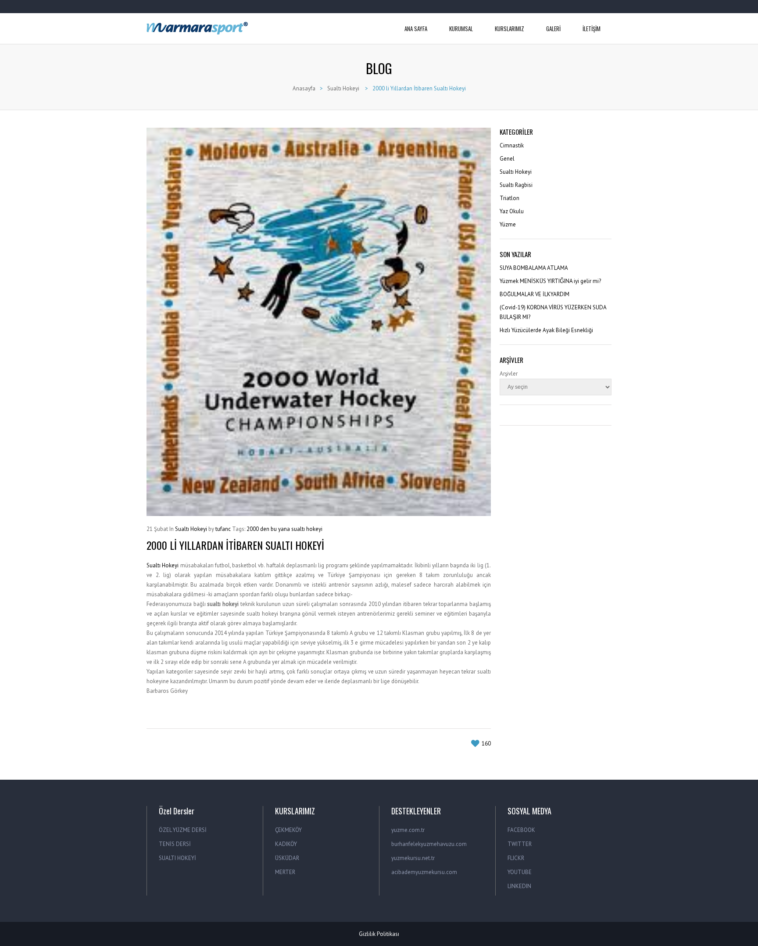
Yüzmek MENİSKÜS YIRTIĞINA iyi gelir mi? (550, 281)
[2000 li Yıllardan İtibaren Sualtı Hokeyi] (319, 322)
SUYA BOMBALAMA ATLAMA (534, 268)
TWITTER (520, 844)
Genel (507, 158)
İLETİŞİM (592, 28)
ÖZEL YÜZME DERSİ (183, 830)
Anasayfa (304, 88)
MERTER (285, 872)
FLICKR (516, 858)
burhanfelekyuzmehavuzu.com (429, 844)
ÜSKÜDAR (287, 858)
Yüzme (508, 224)
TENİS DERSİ (175, 844)
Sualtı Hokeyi (343, 88)
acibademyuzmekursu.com (424, 872)
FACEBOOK (521, 830)
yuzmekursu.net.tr (413, 858)
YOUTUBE (520, 872)
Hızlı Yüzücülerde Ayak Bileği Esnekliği (546, 330)
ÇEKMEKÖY (288, 830)
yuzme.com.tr (408, 830)
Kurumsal (461, 28)
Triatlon (509, 198)
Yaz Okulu (512, 211)
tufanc (223, 529)
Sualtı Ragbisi (516, 185)
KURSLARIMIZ (509, 28)
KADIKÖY (286, 844)
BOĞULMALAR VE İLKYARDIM (534, 294)
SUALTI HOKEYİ (177, 858)
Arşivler (509, 373)
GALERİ (553, 28)
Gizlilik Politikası (379, 934)
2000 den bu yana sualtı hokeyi (284, 529)
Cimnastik (512, 145)
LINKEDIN (519, 886)
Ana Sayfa (415, 28)
